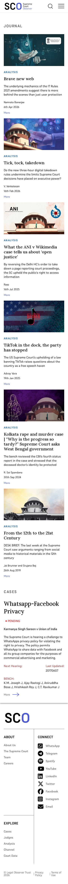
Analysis (9, 843)
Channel (9, 849)
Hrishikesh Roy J (25, 687)
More (7, 112)
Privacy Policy (39, 873)
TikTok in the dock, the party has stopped (32, 347)
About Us (10, 745)
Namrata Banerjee (14, 102)
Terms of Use (56, 873)
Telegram (51, 753)
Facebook (52, 791)
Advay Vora (10, 373)
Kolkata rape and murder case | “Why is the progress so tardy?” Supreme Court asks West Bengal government (33, 441)
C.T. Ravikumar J (48, 687)
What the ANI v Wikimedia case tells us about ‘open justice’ (30, 251)
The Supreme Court (16, 751)
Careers (8, 763)
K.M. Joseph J (13, 683)
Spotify (50, 761)
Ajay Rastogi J (33, 683)
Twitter (50, 784)
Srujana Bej (29, 565)
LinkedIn (51, 776)
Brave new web (19, 78)
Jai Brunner (10, 565)
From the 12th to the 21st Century (28, 535)
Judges (8, 837)
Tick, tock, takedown (24, 162)
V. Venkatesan (12, 186)
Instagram (52, 799)
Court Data (10, 855)
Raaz (6, 284)
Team (7, 757)
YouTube (51, 768)
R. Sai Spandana (13, 472)
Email (49, 806)
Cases (8, 831)
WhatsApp (53, 746)
